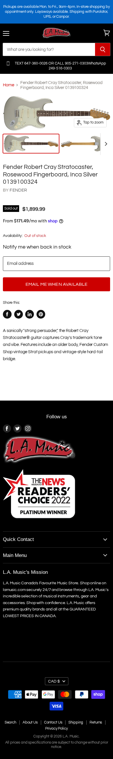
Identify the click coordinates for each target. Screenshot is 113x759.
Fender (18, 190)
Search (10, 722)
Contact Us (53, 722)
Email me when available (56, 284)
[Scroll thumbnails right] (105, 144)
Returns (96, 722)
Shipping (75, 722)
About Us (30, 722)
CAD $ (54, 681)
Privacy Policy (56, 728)
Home (8, 85)
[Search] (102, 49)
